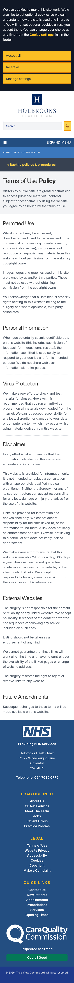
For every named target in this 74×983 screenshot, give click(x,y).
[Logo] (37, 105)
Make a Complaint (37, 870)
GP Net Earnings (37, 806)
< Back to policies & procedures (31, 164)
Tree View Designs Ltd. (30, 972)
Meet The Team (37, 811)
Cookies (37, 860)
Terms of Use (37, 845)
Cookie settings (42, 34)
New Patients (37, 895)
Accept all (13, 55)
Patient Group (37, 821)
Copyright (37, 865)
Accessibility (37, 855)
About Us (37, 801)
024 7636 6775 (46, 777)
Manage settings (18, 79)
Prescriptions (37, 905)
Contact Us (37, 890)
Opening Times (37, 915)
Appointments (37, 900)
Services (37, 910)
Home (6, 152)
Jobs (37, 816)
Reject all (12, 67)
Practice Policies (37, 826)
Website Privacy (37, 850)
